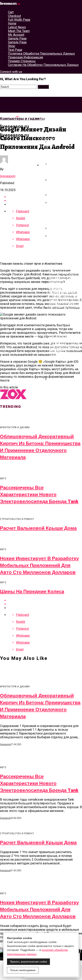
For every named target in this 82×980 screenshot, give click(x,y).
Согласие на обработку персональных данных (43, 65)
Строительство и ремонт (59, 142)
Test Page (15, 50)
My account (16, 35)
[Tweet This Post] (45, 201)
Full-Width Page (19, 20)
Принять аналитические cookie (28, 961)
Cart (11, 12)
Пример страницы (22, 61)
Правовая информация (25, 57)
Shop (11, 46)
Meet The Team (19, 31)
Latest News (17, 27)
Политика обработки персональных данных (41, 53)
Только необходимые (22, 970)
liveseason (7, 176)
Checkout (14, 16)
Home (12, 23)
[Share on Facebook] (45, 197)
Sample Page (17, 38)
